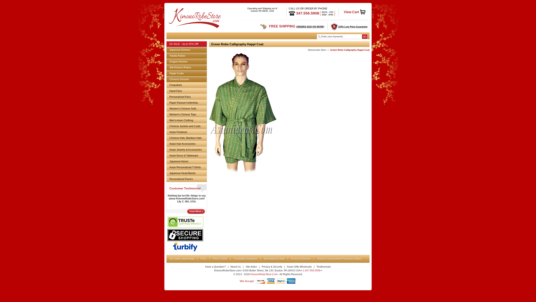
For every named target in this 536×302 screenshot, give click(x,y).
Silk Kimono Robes (180, 67)
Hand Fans (175, 91)
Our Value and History (182, 258)
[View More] (196, 212)
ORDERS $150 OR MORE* (310, 26)
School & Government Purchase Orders (339, 258)
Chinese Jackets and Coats (185, 126)
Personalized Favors (181, 179)
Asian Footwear (178, 132)
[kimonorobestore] (194, 17)
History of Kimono (301, 258)
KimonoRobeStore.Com (264, 274)
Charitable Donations (245, 258)
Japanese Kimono (179, 49)
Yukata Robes (177, 55)
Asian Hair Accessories (182, 143)
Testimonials (324, 266)
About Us (235, 266)
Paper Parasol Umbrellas (183, 102)
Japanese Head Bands (182, 173)
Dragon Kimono (178, 61)
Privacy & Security (272, 266)
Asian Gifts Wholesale (299, 266)
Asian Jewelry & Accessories (185, 149)
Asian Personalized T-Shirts (185, 167)
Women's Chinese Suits (182, 108)
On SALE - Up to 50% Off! (183, 44)
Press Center (220, 258)
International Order (274, 258)
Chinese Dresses (179, 79)
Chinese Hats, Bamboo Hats (185, 138)
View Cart (351, 12)
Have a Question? (215, 266)
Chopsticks (175, 85)
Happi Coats (176, 73)
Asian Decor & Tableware (183, 155)
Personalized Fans (180, 96)
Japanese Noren (178, 161)
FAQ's (203, 258)
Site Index (251, 266)
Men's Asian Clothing (181, 120)
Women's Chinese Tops (182, 114)
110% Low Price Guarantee (352, 26)
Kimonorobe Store (317, 50)
